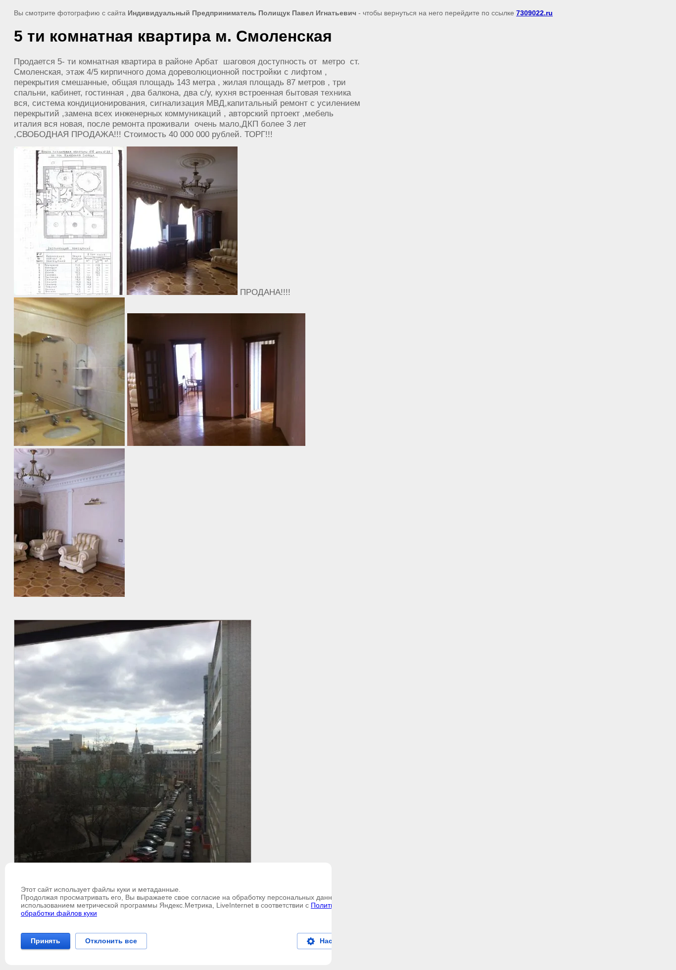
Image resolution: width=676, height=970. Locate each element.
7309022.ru (534, 13)
